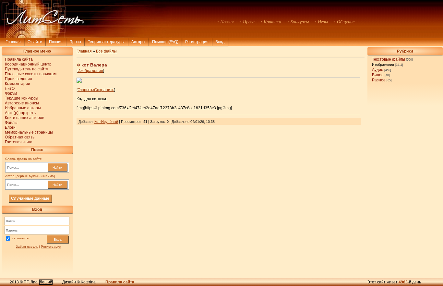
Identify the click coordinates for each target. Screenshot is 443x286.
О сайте (35, 42)
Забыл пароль (27, 246)
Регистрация (197, 42)
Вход (58, 239)
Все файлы (106, 51)
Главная (13, 42)
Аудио (377, 69)
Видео (378, 75)
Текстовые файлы (388, 59)
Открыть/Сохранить (96, 90)
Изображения (383, 64)
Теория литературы (106, 42)
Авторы (138, 42)
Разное (379, 80)
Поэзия (56, 42)
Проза (75, 42)
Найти (57, 167)
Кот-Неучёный (106, 122)
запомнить (20, 238)
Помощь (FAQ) (165, 42)
